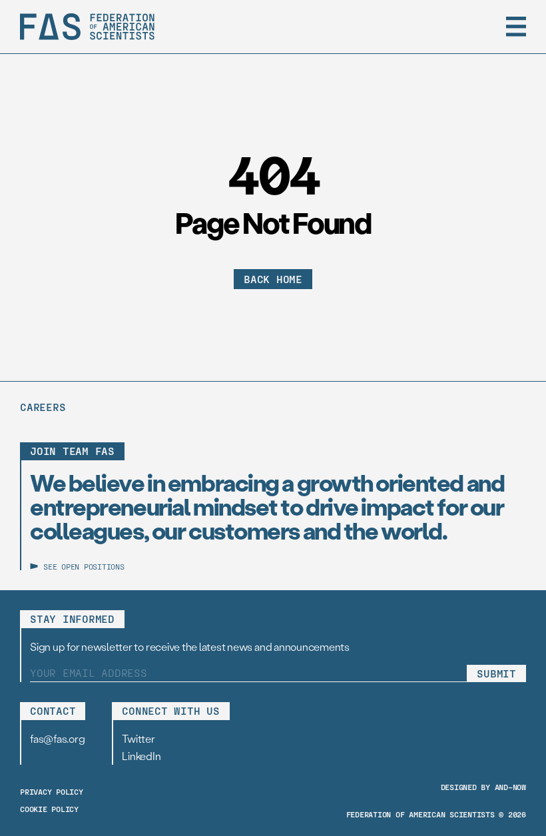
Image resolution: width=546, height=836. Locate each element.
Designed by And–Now (483, 786)
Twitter (138, 738)
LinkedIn (141, 756)
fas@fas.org (57, 738)
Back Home (273, 278)
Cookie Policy (49, 808)
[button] (516, 27)
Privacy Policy (51, 791)
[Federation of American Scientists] (87, 26)
